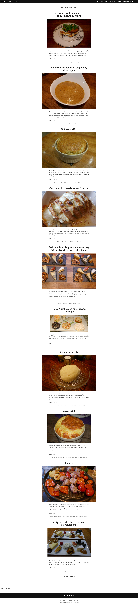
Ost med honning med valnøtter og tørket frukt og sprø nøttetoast (69, 248)
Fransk (68, 62)
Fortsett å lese (56, 59)
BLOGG (106, 1)
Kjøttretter (72, 516)
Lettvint (77, 241)
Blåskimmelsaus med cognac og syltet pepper (69, 69)
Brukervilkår (76, 600)
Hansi (75, 241)
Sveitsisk (85, 516)
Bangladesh (72, 405)
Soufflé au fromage (83, 182)
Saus (77, 123)
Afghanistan (67, 405)
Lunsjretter (72, 62)
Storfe (82, 516)
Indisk (75, 405)
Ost (75, 62)
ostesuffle (83, 457)
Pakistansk (85, 405)
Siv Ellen (62, 123)
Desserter (72, 303)
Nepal (80, 405)
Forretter (67, 182)
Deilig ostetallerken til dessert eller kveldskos (69, 523)
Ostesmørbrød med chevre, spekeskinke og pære (69, 14)
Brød (72, 241)
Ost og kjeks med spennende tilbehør (69, 310)
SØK (98, 1)
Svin (88, 516)
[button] (136, 2)
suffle (86, 457)
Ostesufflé (69, 411)
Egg (73, 457)
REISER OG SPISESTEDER (129, 1)
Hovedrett (74, 182)
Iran (78, 405)
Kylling (75, 516)
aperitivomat (54, 62)
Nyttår (79, 571)
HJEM (102, 1)
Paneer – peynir (69, 352)
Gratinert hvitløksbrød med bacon (69, 188)
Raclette (69, 463)
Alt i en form (66, 457)
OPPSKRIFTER (112, 1)
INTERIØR (120, 1)
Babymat (71, 457)
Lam (78, 516)
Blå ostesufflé (69, 129)
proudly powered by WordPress (72, 602)
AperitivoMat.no (4, 1)
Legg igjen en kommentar (82, 62)
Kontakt (64, 600)
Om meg (70, 600)
